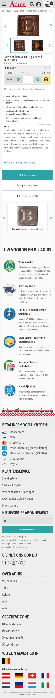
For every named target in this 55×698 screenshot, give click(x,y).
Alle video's (12, 631)
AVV (4, 601)
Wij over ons (9, 581)
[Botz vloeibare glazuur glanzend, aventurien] (28, 25)
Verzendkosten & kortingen (18, 492)
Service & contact (12, 485)
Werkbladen (13, 644)
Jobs (5, 588)
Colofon (6, 594)
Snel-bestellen (10, 478)
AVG (4, 608)
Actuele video (14, 624)
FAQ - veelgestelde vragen (17, 498)
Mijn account (10, 505)
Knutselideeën (15, 637)
